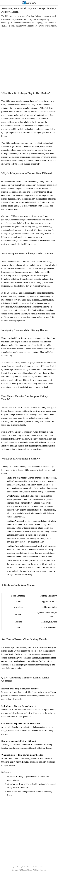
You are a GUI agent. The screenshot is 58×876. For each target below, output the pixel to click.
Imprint (14, 867)
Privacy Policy (22, 867)
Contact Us (31, 867)
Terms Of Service (41, 867)
